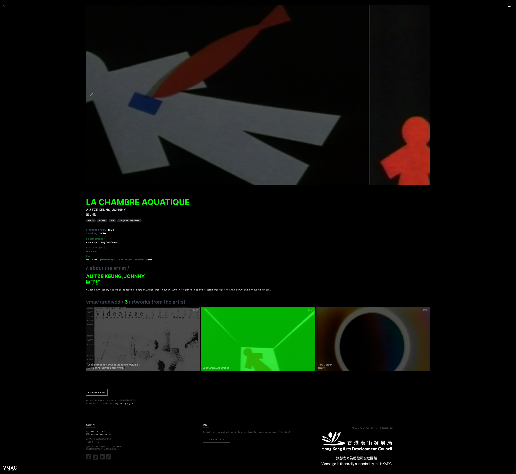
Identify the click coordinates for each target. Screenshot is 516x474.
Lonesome (91, 251)
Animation (91, 242)
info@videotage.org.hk (101, 434)
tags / (89, 256)
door (94, 260)
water (149, 260)
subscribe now (216, 439)
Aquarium (139, 260)
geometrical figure (108, 260)
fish (87, 260)
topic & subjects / (96, 247)
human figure (125, 260)
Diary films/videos (109, 242)
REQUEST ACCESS (96, 392)
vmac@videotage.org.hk (122, 403)
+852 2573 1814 (98, 431)
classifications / (95, 238)
